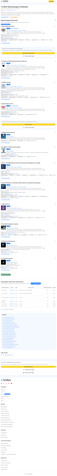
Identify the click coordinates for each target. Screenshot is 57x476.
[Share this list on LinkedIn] (8, 10)
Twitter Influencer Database (7, 424)
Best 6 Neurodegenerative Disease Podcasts (11, 326)
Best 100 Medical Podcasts (8, 339)
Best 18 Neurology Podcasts (8, 317)
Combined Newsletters (6, 445)
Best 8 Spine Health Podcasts (8, 322)
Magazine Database (5, 413)
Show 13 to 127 (6, 274)
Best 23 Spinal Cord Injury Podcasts (9, 323)
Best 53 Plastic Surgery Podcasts (9, 334)
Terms (2, 400)
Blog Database (4, 409)
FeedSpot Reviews (5, 396)
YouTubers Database (5, 417)
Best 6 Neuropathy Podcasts (8, 330)
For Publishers (4, 432)
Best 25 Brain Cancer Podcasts (8, 328)
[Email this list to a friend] (12, 10)
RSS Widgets (3, 447)
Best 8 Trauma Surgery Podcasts (9, 331)
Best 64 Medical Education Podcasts (9, 341)
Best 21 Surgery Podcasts (7, 320)
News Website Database (6, 420)
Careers (5, 394)
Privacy (2, 398)
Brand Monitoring (4, 443)
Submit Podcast (5, 17)
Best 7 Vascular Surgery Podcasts (9, 336)
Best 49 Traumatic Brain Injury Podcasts (10, 325)
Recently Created (4, 467)
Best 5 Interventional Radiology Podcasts (10, 344)
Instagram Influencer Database (7, 422)
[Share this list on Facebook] (4, 10)
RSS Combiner (4, 450)
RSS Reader (3, 435)
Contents (17, 8)
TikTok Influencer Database (6, 426)
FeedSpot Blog (4, 469)
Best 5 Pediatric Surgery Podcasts (9, 333)
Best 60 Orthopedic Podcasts (8, 338)
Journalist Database (5, 415)
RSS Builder (3, 452)
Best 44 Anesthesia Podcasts (8, 342)
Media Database (4, 437)
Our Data (3, 391)
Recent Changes (4, 465)
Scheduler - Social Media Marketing (8, 454)
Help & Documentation (5, 462)
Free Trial (51, 1)
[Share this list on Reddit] (10, 10)
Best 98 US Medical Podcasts (8, 347)
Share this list (4, 352)
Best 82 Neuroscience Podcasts (9, 318)
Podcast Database (5, 411)
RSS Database (4, 406)
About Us (3, 389)
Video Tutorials (4, 460)
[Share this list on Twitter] (6, 10)
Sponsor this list (14, 17)
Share (2, 10)
